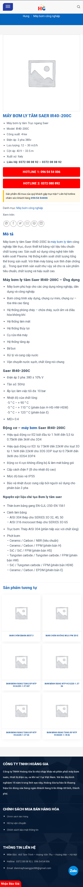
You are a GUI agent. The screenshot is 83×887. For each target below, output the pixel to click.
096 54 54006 (39, 198)
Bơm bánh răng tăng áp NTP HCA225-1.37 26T (21, 685)
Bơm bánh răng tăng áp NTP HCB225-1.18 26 (62, 733)
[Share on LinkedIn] (41, 223)
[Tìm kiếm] (78, 7)
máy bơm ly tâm (61, 242)
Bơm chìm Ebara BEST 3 (21, 636)
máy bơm (29, 428)
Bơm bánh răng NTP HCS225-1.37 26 (62, 685)
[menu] (8, 7)
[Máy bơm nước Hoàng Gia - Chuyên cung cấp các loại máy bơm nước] (41, 7)
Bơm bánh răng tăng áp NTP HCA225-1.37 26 (21, 733)
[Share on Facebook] (13, 223)
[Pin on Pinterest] (34, 223)
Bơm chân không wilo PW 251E (62, 636)
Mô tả (8, 234)
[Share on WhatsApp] (6, 223)
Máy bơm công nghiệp (46, 16)
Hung (26, 16)
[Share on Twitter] (20, 223)
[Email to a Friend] (27, 223)
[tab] (41, 234)
